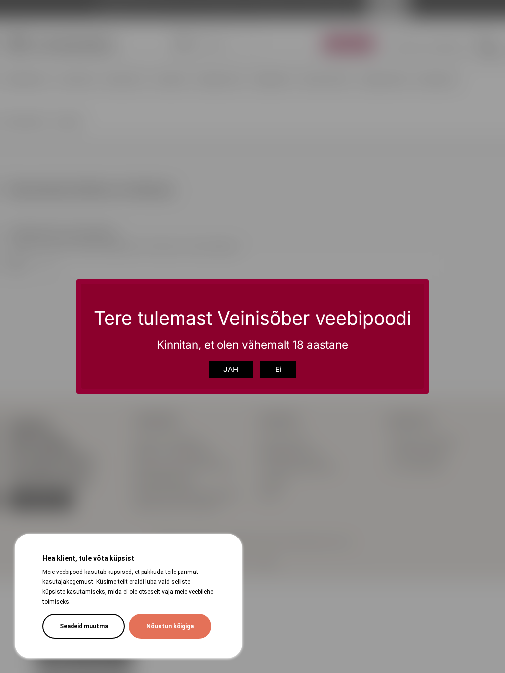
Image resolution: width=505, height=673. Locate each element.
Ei (278, 369)
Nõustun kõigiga (170, 626)
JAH (230, 369)
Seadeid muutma (84, 626)
